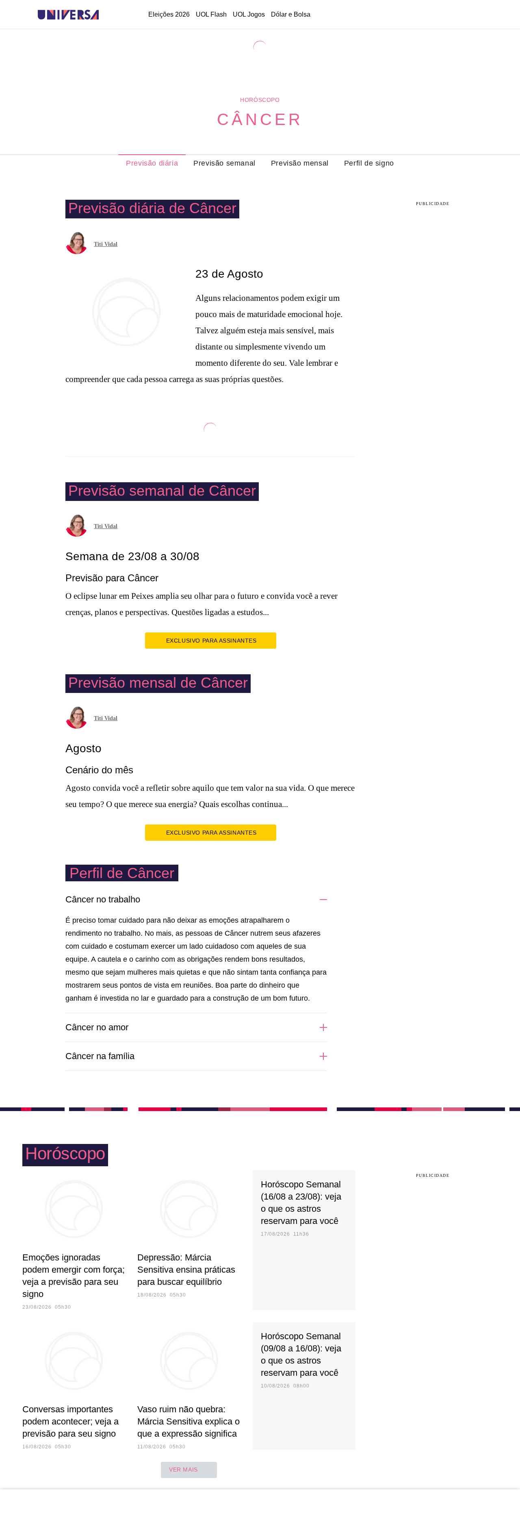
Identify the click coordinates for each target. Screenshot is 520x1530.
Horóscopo (260, 100)
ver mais (183, 1469)
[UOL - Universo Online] (106, 14)
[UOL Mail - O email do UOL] (432, 15)
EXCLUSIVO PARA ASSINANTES (211, 640)
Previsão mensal (300, 163)
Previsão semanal (224, 163)
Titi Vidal (105, 244)
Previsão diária (152, 163)
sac (411, 15)
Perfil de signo (369, 163)
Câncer (260, 119)
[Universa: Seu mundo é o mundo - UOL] (68, 14)
